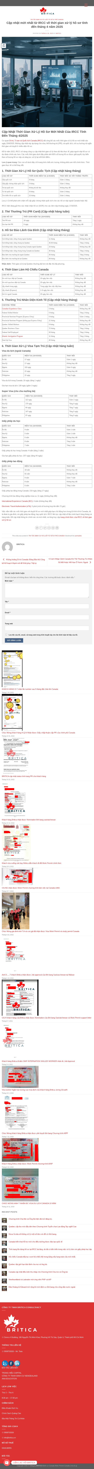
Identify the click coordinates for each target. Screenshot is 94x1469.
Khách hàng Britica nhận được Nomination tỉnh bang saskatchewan (29, 820)
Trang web (9, 624)
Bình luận (9, 581)
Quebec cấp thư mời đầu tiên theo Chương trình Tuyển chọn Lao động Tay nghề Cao (42, 1227)
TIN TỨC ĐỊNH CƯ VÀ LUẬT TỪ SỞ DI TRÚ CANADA (47, 19)
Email (7, 613)
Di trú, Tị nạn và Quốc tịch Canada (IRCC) (26, 141)
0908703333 (9, 1351)
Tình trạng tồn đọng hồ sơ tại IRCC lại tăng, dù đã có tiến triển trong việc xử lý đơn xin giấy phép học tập (50, 1249)
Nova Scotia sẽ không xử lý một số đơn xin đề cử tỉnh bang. (33, 1234)
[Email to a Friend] (49, 528)
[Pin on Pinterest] (53, 528)
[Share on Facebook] (41, 528)
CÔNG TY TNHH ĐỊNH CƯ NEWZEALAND (20, 1376)
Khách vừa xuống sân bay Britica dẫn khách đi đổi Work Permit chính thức (31, 863)
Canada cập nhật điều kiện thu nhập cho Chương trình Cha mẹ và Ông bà (38, 1272)
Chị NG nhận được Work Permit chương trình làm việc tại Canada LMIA (31, 888)
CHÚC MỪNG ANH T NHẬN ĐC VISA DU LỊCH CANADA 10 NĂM (29, 1203)
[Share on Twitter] (45, 528)
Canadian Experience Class (12, 309)
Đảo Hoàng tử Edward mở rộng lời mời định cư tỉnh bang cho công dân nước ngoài (42, 1287)
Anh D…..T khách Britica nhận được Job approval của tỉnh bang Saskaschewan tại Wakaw (38, 975)
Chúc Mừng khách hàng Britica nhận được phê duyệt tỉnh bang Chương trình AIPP (35, 1133)
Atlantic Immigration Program (12, 336)
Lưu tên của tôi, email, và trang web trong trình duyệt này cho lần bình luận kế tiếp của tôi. (43, 635)
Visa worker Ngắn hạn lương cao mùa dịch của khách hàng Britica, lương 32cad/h (34, 1090)
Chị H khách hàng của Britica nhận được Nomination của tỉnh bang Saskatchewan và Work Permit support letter (46, 1018)
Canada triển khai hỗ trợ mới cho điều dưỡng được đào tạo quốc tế (35, 1242)
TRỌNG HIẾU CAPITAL (11, 1373)
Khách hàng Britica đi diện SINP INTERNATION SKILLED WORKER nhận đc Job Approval (38, 1061)
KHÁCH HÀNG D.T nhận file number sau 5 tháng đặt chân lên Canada (30, 689)
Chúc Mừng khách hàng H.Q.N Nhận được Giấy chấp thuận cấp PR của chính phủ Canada (38, 733)
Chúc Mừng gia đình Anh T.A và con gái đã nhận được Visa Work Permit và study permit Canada (40, 931)
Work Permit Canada (62, 1466)
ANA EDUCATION (9, 1379)
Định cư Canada (48, 1466)
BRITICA (58, 33)
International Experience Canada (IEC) (17, 501)
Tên (7, 602)
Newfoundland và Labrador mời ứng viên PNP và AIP (30, 1279)
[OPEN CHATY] (7, 1462)
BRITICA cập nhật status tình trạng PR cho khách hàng (24, 776)
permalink (78, 536)
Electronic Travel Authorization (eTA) (16, 506)
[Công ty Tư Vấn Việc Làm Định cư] (47, 10)
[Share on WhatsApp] (37, 528)
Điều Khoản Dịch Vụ (10, 1408)
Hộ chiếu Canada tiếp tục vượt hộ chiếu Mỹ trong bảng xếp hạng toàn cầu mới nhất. (42, 1257)
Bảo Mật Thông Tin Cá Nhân (13, 1419)
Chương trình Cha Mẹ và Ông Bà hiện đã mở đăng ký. (30, 1219)
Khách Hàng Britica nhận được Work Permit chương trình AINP (27, 1164)
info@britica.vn (10, 1438)
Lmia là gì (73, 1466)
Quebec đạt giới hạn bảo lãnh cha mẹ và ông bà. (28, 1264)
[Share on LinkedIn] (57, 528)
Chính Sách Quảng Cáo (11, 1413)
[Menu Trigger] (86, 5)
